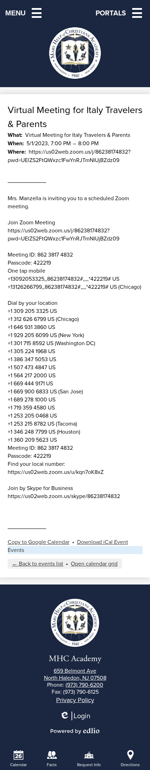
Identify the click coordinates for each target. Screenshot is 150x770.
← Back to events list (37, 564)
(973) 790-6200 (84, 685)
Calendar (18, 765)
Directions (130, 765)
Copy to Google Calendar (38, 542)
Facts (52, 765)
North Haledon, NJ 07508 (75, 674)
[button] (120, 13)
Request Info (89, 765)
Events (16, 550)
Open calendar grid (94, 564)
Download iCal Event (102, 542)
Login (77, 716)
